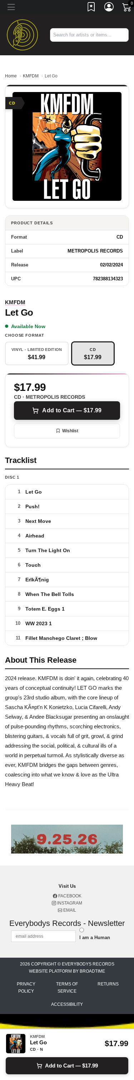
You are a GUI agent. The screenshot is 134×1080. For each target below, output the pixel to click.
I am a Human (94, 937)
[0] (127, 8)
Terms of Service (67, 988)
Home (11, 75)
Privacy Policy (26, 988)
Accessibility (67, 1004)
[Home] (22, 34)
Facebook (69, 895)
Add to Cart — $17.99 (71, 410)
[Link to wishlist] (91, 8)
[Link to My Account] (109, 8)
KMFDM (31, 75)
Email (69, 910)
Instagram (69, 903)
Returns (108, 984)
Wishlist (70, 430)
